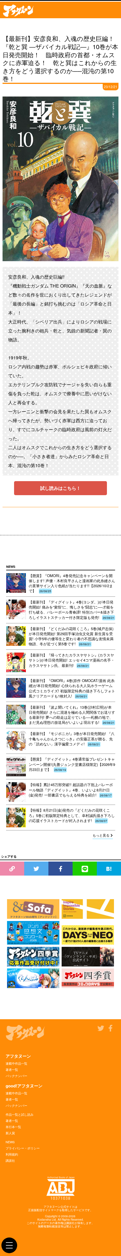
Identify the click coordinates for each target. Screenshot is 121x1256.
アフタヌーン (18, 1056)
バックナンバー (16, 1075)
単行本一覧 (13, 1126)
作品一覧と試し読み (19, 1114)
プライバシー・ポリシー (23, 1148)
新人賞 (10, 1133)
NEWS (10, 1142)
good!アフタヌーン (24, 1086)
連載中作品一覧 (16, 1063)
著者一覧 (12, 1069)
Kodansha (44, 1219)
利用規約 (12, 1154)
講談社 (10, 1160)
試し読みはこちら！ (60, 488)
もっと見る (101, 835)
